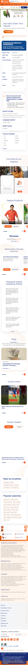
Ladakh (18, 556)
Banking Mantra (10, 598)
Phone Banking (4, 569)
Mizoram (3, 549)
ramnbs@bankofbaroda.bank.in (18, 73)
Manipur (17, 548)
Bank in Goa (6, 519)
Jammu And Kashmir (12, 556)
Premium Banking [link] (18, 4)
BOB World (3, 599)
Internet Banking (4, 591)
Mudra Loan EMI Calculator (19, 583)
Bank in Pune (7, 506)
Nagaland (8, 549)
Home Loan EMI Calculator (20, 575)
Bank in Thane (16, 504)
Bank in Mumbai (16, 501)
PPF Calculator (19, 577)
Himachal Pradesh (5, 547)
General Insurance (12, 566)
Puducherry (23, 556)
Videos (23, 598)
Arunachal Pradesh (13, 544)
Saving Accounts (11, 564)
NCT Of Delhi (4, 556)
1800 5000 (21, 59)
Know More (8, 31)
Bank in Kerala (7, 514)
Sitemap (3, 654)
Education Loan (17, 562)
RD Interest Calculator (6, 579)
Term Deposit (18, 564)
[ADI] (2, 530)
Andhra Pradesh (4, 544)
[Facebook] (2, 639)
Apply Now (15, 225)
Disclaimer (10, 653)
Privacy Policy (15, 653)
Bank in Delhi (6, 511)
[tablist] (14, 570)
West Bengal (10, 552)
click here (12, 659)
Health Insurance (20, 566)
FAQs (15, 598)
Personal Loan (4, 562)
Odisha (12, 549)
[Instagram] (5, 639)
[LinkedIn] (8, 639)
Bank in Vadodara (7, 504)
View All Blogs (13, 341)
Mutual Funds (11, 565)
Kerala (21, 547)
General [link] (2, 4)
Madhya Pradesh (5, 548)
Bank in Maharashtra (16, 514)
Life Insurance (4, 566)
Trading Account (18, 565)
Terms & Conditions (23, 653)
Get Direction (15, 269)
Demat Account (4, 565)
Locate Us (19, 598)
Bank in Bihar (14, 511)
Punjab (15, 549)
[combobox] (26, 527)
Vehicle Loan (4, 564)
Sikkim (24, 549)
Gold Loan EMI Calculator (6, 583)
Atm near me (6, 498)
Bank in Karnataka (17, 516)
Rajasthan (20, 549)
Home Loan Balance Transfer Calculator (10, 584)
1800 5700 (15, 59)
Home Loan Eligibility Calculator (8, 581)
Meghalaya (22, 548)
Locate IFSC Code (8, 501)
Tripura (13, 551)
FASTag (10, 569)
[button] (11, 7)
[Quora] (17, 639)
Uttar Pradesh (19, 551)
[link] (14, 7)
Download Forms (10, 599)
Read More (5, 148)
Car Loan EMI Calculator (6, 578)
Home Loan (10, 562)
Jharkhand (12, 547)
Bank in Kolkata (7, 509)
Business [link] (16, 1)
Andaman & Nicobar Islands (7, 553)
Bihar (22, 544)
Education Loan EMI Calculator (19, 578)
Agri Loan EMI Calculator (16, 579)
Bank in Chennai (14, 506)
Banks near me (14, 498)
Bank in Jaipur (15, 509)
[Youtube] (14, 639)
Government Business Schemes (19, 569)
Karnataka (17, 547)
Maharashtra (12, 548)
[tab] (14, 542)
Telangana (9, 551)
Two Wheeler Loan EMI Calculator (8, 582)
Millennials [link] (7, 4)
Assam (19, 544)
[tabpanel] (14, 23)
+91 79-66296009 (17, 64)
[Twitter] (11, 639)
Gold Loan (23, 562)
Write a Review (14, 240)
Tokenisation (22, 591)
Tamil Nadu (3, 551)
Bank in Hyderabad (8, 516)
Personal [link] (12, 1)
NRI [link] (12, 4)
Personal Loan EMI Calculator (7, 575)
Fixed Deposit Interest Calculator (8, 577)
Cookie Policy (4, 653)
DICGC (17, 645)
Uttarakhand (4, 552)
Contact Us (3, 598)
